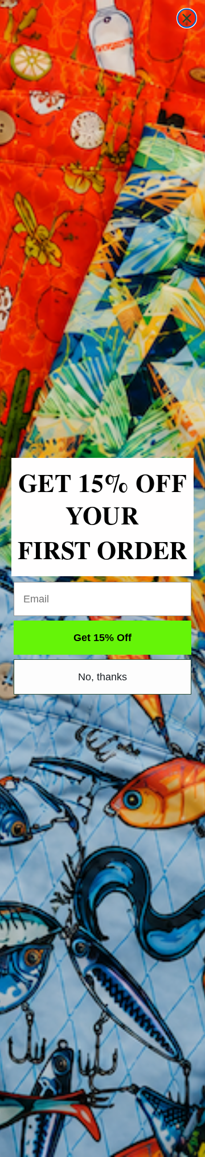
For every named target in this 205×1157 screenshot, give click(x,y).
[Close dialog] (187, 18)
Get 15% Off (102, 637)
